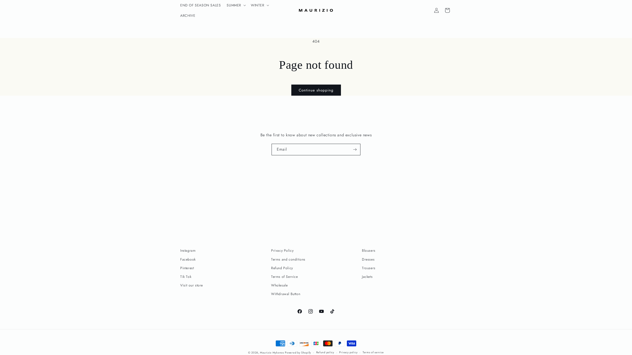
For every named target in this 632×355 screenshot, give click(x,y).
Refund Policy (282, 268)
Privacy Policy (282, 250)
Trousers (368, 268)
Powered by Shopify (298, 353)
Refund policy (325, 352)
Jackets (367, 276)
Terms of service (373, 352)
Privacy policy (348, 352)
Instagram (188, 250)
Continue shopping (316, 90)
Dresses (368, 259)
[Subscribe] (354, 149)
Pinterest (187, 268)
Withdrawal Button (285, 293)
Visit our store (191, 285)
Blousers (368, 250)
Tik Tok (185, 276)
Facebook (188, 259)
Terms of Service (284, 276)
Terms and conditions (288, 259)
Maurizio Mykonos (272, 353)
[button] (236, 5)
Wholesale (279, 285)
